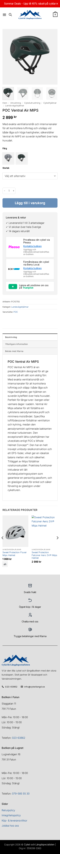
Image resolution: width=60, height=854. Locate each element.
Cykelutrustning (32, 102)
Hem (4, 102)
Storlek (5, 168)
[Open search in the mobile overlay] (10, 14)
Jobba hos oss (10, 825)
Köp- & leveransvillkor (14, 820)
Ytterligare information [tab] (16, 344)
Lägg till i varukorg (30, 203)
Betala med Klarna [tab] (14, 351)
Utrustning (15, 102)
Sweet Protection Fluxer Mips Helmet (14, 554)
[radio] (8, 158)
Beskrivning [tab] (11, 337)
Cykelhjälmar (50, 102)
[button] (4, 15)
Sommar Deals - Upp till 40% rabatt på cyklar (30, 3)
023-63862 (18, 737)
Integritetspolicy (11, 815)
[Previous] (3, 544)
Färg (4, 148)
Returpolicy (8, 810)
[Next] (57, 544)
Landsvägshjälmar (14, 105)
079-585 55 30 (21, 793)
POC (16, 312)
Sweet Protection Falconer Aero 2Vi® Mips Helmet (44, 555)
